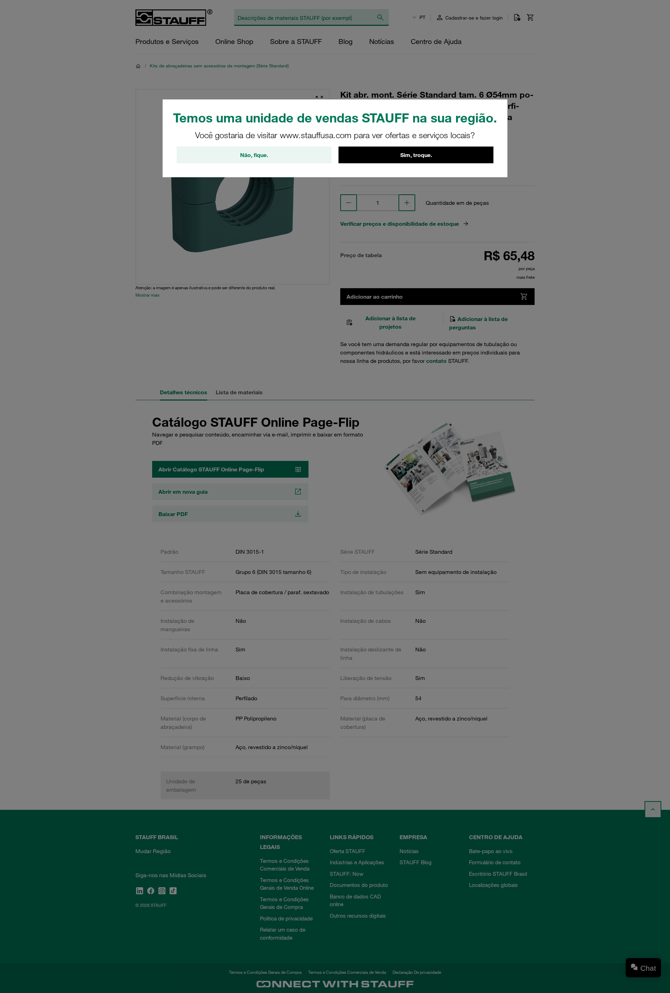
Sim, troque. (416, 154)
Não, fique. (254, 154)
